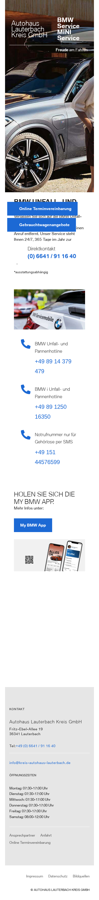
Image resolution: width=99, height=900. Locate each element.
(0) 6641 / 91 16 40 (52, 256)
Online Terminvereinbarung (45, 208)
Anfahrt (46, 835)
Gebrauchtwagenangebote (44, 224)
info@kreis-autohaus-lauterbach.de (40, 763)
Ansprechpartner (22, 835)
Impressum (34, 876)
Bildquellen (81, 876)
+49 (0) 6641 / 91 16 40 (36, 746)
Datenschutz (58, 876)
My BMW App (33, 525)
